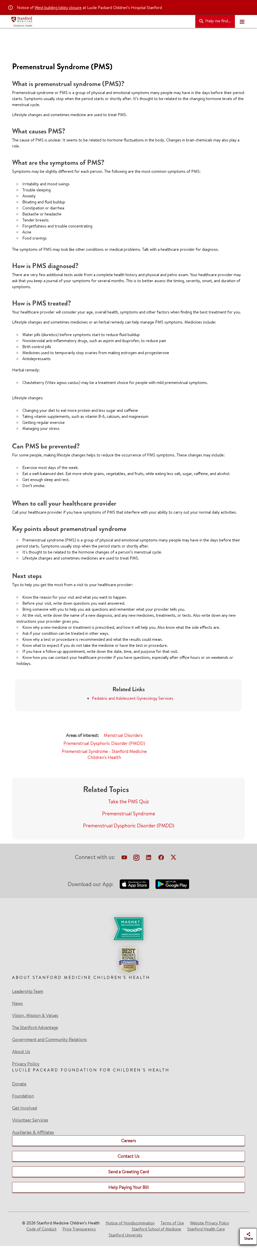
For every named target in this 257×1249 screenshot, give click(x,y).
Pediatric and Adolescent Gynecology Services (132, 698)
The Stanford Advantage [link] (35, 1028)
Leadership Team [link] (27, 991)
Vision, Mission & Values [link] (35, 1015)
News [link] (17, 1003)
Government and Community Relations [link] (49, 1040)
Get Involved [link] (24, 1108)
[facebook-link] (161, 858)
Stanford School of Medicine (156, 1229)
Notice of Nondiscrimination (130, 1223)
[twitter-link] (173, 858)
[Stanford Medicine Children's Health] (101, 21)
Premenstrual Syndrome (128, 813)
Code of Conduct (41, 1229)
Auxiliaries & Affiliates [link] (33, 1132)
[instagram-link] (136, 858)
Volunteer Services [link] (30, 1120)
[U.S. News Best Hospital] (128, 960)
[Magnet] (128, 928)
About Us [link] (21, 1052)
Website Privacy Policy (209, 1223)
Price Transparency (79, 1229)
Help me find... (217, 21)
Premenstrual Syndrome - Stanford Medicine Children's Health (104, 754)
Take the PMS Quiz (128, 801)
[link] (128, 945)
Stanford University (125, 1235)
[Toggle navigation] (242, 21)
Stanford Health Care (206, 1229)
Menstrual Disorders (123, 735)
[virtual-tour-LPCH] (124, 858)
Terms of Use (172, 1223)
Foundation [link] (23, 1096)
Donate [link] (19, 1084)
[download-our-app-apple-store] (134, 884)
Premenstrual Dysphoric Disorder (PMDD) (104, 743)
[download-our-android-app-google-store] (172, 884)
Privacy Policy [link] (25, 1064)
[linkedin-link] (148, 858)
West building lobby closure (58, 7)
